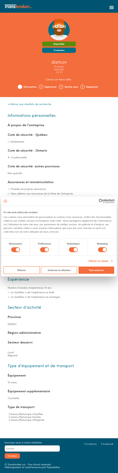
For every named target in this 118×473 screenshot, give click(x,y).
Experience (51, 86)
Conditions (90, 444)
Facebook (107, 444)
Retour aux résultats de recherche (31, 104)
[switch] (44, 249)
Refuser (21, 270)
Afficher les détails (98, 261)
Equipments (92, 86)
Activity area (71, 86)
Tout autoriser (96, 270)
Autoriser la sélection (59, 270)
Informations (30, 86)
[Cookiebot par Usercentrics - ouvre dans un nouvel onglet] (101, 201)
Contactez (59, 50)
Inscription (12, 456)
